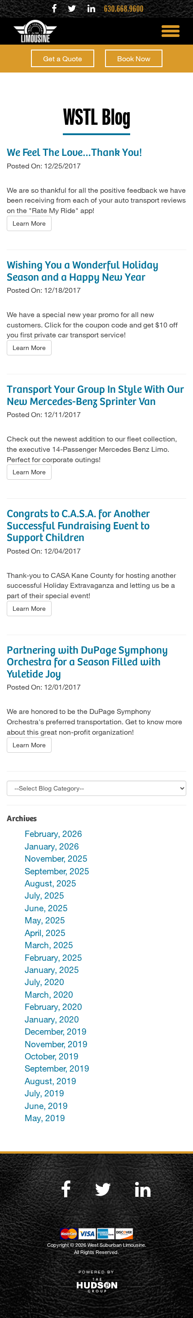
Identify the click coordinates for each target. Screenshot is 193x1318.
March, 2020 (49, 994)
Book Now (133, 58)
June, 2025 (46, 908)
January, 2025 (52, 969)
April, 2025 (45, 932)
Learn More (29, 223)
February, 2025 (53, 957)
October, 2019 (52, 1056)
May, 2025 (45, 920)
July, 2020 (44, 982)
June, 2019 (46, 1105)
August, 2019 (50, 1081)
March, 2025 (49, 945)
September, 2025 (57, 871)
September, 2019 (57, 1068)
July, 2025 (44, 895)
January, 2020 (52, 1019)
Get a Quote (62, 58)
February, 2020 (53, 1006)
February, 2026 (53, 833)
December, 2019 (56, 1031)
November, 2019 (56, 1044)
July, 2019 (44, 1093)
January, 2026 (52, 846)
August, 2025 (50, 883)
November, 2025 (56, 858)
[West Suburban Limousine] (32, 31)
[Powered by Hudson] (97, 1284)
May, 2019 (45, 1118)
